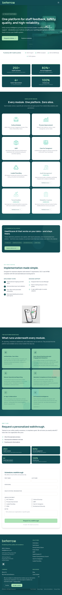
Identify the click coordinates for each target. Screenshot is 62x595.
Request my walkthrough (31, 521)
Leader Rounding (11, 504)
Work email (8, 484)
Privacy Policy (57, 589)
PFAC (8, 506)
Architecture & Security (39, 506)
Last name (34, 478)
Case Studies (36, 574)
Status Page (40, 589)
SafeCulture (36, 545)
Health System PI (37, 554)
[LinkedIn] (3, 564)
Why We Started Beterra (8, 574)
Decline (7, 585)
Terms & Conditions (48, 589)
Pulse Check (36, 549)
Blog (34, 572)
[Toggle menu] (58, 2)
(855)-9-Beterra (6, 548)
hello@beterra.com (7, 550)
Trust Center (33, 589)
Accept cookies (17, 585)
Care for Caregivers (38, 504)
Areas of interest (10, 497)
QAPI (34, 501)
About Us (4, 572)
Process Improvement (12, 501)
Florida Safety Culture (38, 547)
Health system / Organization (13, 491)
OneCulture (35, 543)
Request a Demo (9, 38)
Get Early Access (45, 182)
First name (8, 478)
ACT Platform (10, 499)
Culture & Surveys (37, 499)
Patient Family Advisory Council (41, 556)
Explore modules (26, 38)
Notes (6, 509)
